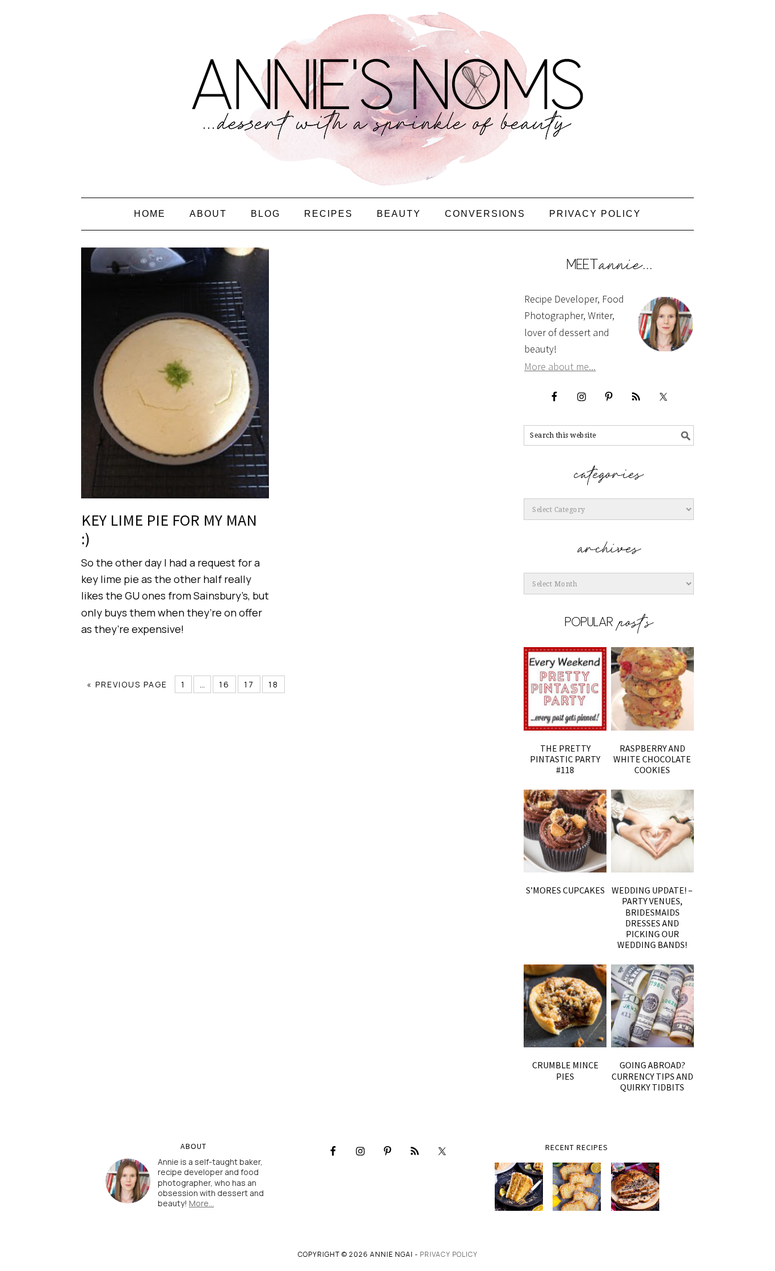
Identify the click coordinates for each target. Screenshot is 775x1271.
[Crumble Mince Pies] (565, 1005)
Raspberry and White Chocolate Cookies (652, 759)
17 (249, 684)
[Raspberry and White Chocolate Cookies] (652, 688)
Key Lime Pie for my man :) (169, 529)
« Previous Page (127, 684)
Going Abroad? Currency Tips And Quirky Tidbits (652, 1075)
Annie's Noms (387, 93)
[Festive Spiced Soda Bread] (635, 1187)
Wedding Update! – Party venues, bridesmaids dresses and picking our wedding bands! (652, 917)
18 (273, 684)
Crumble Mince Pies (565, 1070)
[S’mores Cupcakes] (565, 831)
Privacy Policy (449, 1254)
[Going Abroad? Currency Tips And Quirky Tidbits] (652, 1005)
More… (201, 1203)
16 (224, 684)
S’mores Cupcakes (565, 890)
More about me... (560, 366)
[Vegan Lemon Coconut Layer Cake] (519, 1187)
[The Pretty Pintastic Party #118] (565, 688)
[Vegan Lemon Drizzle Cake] (577, 1187)
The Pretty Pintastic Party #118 (565, 759)
